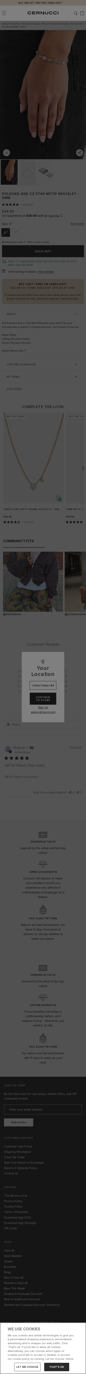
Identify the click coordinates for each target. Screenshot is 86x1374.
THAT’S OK (56, 1366)
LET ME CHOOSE (27, 1366)
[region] (43, 1348)
